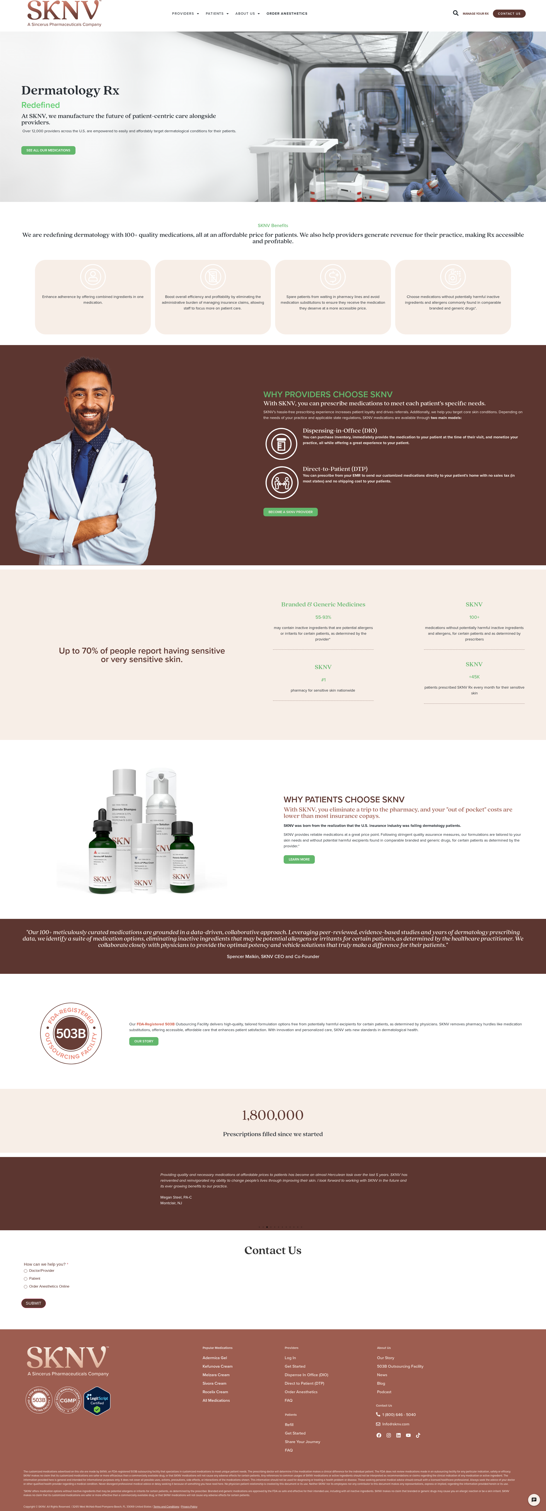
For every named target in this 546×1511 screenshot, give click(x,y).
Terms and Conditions (166, 1507)
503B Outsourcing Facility (400, 1366)
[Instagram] (389, 1435)
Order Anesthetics (301, 1392)
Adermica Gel (215, 1358)
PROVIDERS (183, 13)
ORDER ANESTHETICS (287, 13)
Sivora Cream (215, 1383)
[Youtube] (408, 1435)
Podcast (384, 1392)
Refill (289, 1425)
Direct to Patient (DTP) (304, 1383)
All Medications (216, 1400)
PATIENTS (215, 13)
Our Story (385, 1358)
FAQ (289, 1400)
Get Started (295, 1366)
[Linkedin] (398, 1435)
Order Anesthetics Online (48, 1286)
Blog (381, 1383)
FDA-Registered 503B (156, 1024)
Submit (33, 1303)
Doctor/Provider (41, 1271)
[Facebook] (379, 1435)
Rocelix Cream (215, 1392)
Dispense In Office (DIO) (306, 1375)
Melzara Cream (216, 1375)
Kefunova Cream (218, 1366)
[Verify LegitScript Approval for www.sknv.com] (97, 1414)
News (382, 1375)
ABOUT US (245, 13)
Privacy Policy (189, 1507)
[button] (259, 1227)
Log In (290, 1358)
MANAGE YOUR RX (476, 14)
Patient (34, 1278)
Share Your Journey (302, 1442)
